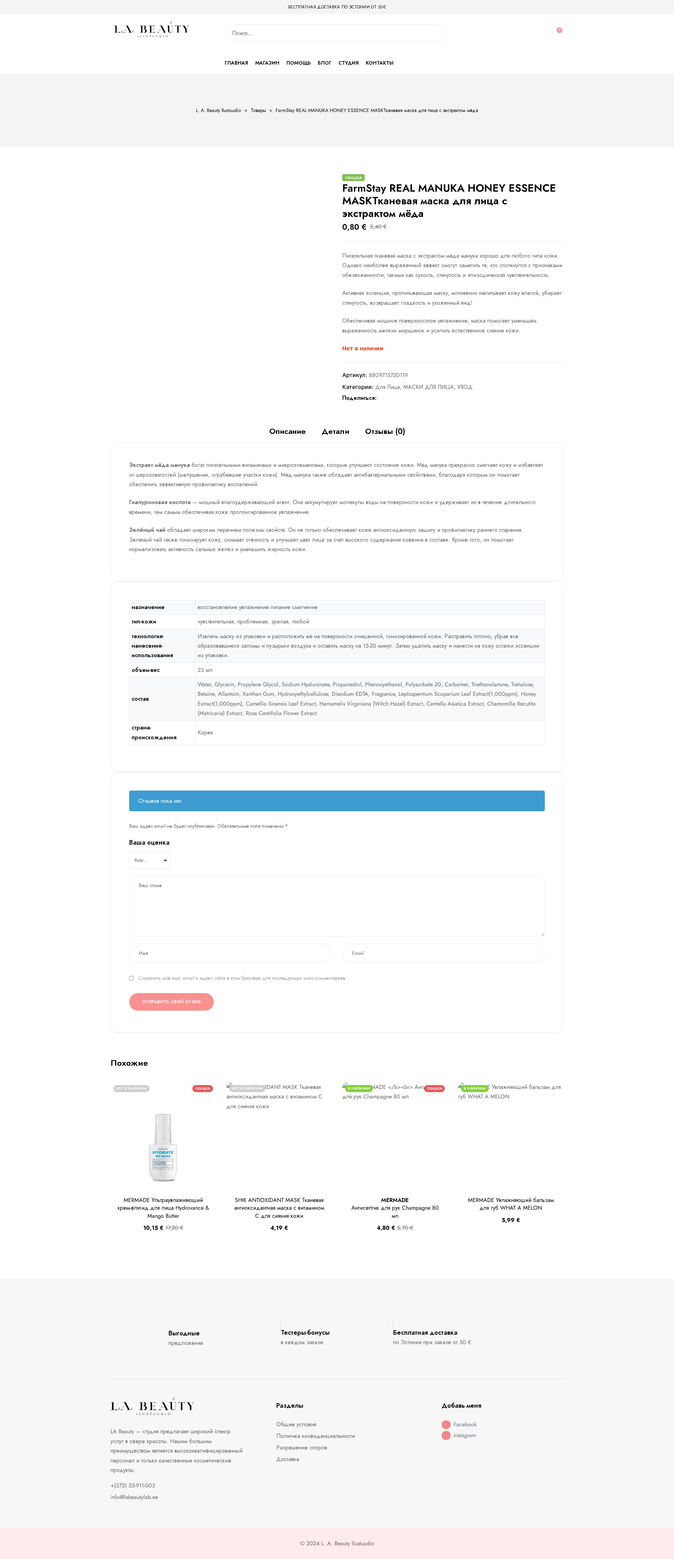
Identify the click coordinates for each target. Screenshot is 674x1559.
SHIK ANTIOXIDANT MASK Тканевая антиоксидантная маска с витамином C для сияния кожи (279, 1208)
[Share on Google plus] (411, 398)
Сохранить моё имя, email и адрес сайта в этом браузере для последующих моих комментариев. (242, 978)
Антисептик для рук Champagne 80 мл (395, 1208)
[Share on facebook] (381, 398)
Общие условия (296, 1424)
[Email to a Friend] (425, 398)
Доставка (287, 1459)
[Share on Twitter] (388, 398)
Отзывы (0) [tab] (385, 431)
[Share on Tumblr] (403, 398)
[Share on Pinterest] (418, 398)
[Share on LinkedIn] (396, 398)
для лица (387, 387)
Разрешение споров (301, 1448)
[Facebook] (446, 1424)
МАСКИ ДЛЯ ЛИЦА (428, 387)
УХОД (465, 387)
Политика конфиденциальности (315, 1436)
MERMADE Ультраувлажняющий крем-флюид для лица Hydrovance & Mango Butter (163, 1208)
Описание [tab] (287, 431)
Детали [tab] (335, 431)
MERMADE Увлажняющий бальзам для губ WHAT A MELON (511, 1204)
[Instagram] (446, 1435)
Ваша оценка (149, 842)
